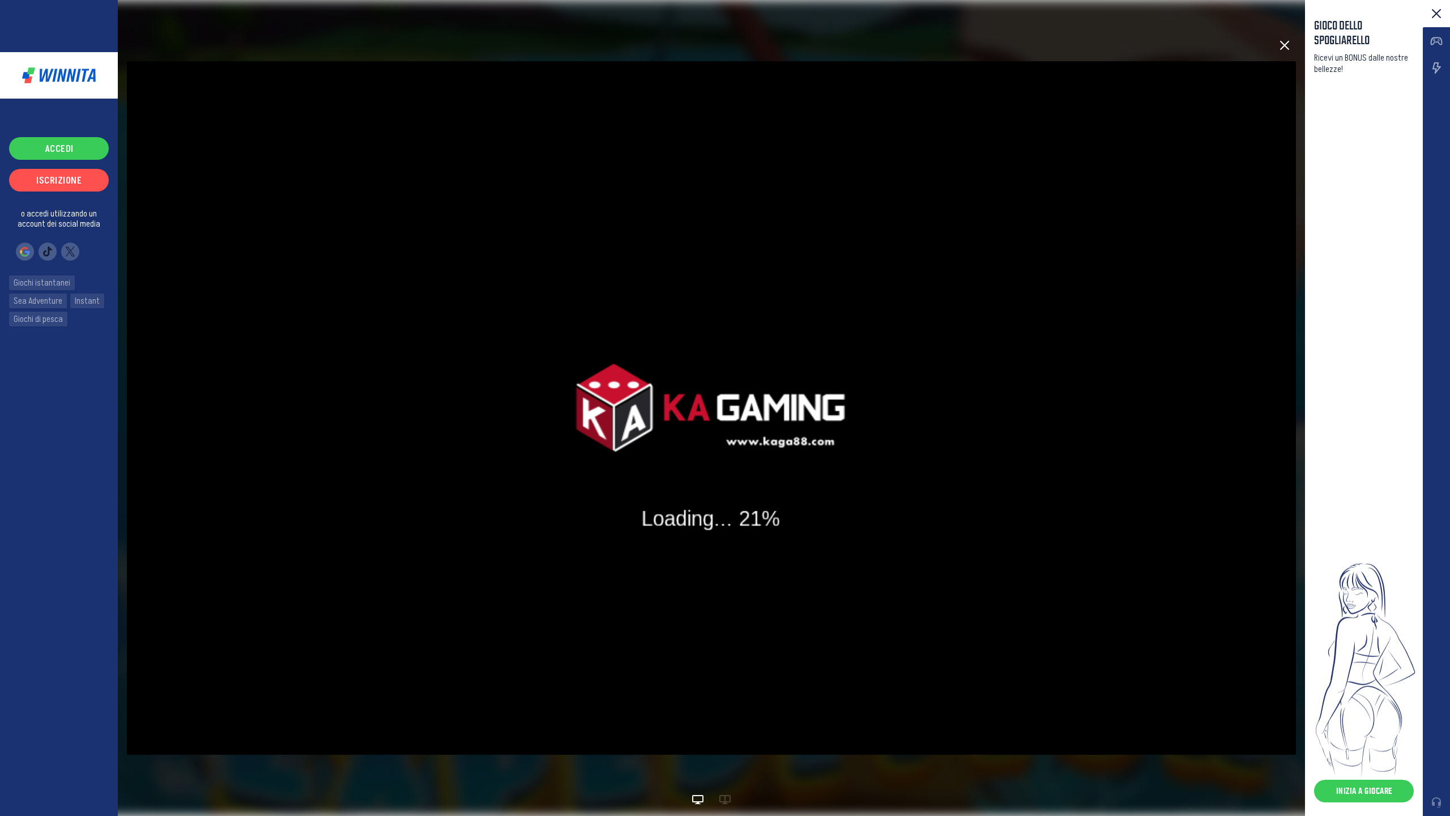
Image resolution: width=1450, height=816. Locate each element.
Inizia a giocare (1364, 791)
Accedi (59, 148)
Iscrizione (59, 180)
